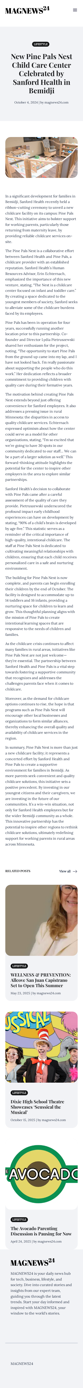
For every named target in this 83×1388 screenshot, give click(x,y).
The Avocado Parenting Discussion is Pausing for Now (41, 1231)
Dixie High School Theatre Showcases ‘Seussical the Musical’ (37, 1106)
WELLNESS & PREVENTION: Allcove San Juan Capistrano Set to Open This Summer (41, 980)
